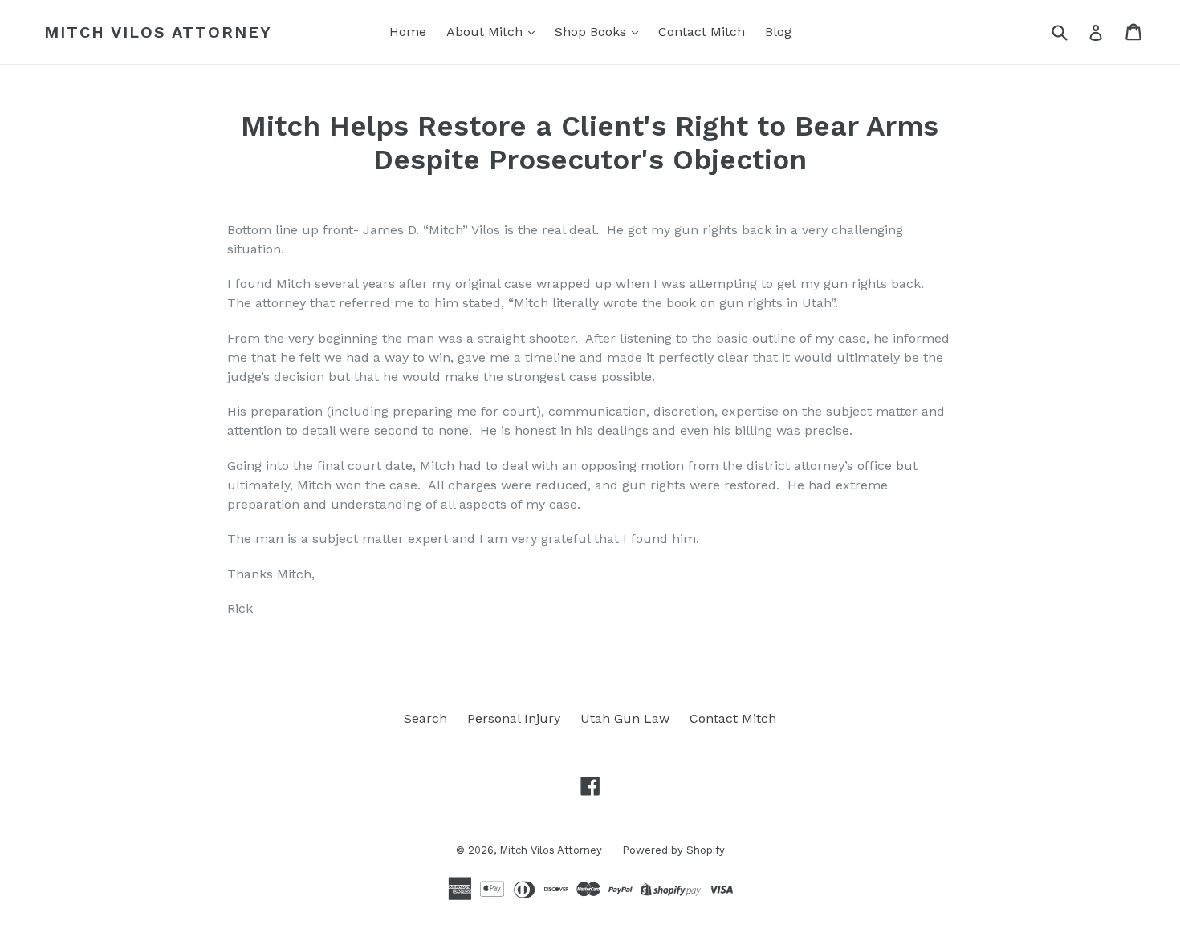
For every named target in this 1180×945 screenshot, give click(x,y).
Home (407, 31)
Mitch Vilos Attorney (158, 32)
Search (425, 718)
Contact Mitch (701, 31)
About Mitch (486, 31)
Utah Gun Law (624, 718)
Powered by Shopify (673, 850)
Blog (778, 31)
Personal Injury (513, 718)
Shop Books (592, 31)
